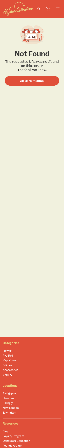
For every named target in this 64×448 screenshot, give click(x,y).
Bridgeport (10, 393)
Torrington (9, 412)
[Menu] (57, 8)
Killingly (8, 403)
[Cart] (48, 8)
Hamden (8, 398)
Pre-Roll (8, 355)
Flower (7, 350)
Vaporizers (10, 360)
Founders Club (12, 445)
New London (11, 407)
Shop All (8, 374)
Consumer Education (16, 441)
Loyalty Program (13, 436)
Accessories (10, 370)
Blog (5, 431)
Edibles (7, 365)
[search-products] (38, 8)
